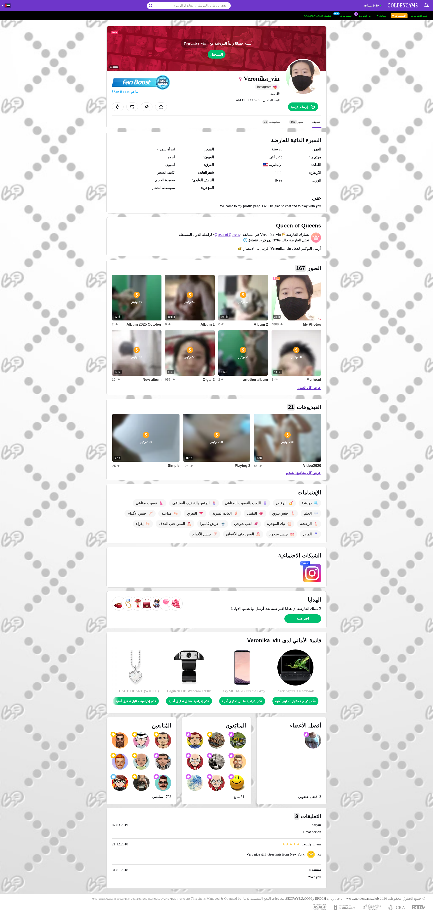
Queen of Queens (227, 234)
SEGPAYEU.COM (299, 898)
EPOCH (320, 898)
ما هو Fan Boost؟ (125, 91)
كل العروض (364, 15)
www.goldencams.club (362, 899)
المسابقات (346, 15)
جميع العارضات (419, 15)
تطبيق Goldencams (317, 15)
